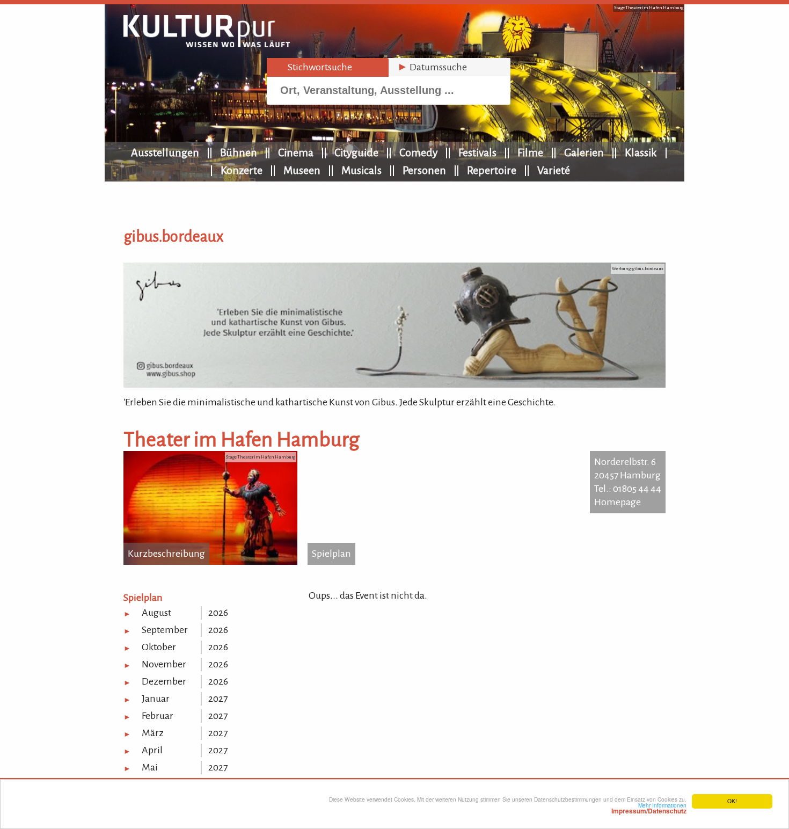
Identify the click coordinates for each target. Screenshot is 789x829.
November (164, 664)
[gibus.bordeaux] (394, 384)
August (156, 612)
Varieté (553, 170)
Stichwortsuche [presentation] (313, 67)
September (165, 629)
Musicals (361, 170)
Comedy (418, 152)
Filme (530, 152)
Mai (150, 767)
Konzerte (241, 170)
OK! (732, 801)
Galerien (584, 152)
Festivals (477, 152)
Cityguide (356, 152)
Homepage (617, 502)
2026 (218, 612)
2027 (218, 698)
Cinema (295, 152)
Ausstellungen (165, 152)
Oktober (159, 647)
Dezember (164, 681)
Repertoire (491, 170)
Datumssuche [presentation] (432, 67)
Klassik (641, 152)
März (153, 733)
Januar (156, 698)
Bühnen (238, 152)
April (152, 750)
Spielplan (331, 553)
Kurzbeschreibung (166, 553)
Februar (157, 715)
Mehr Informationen (648, 808)
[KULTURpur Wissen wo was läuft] (206, 44)
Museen (301, 170)
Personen (424, 170)
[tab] (328, 67)
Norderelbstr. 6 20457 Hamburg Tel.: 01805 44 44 (627, 475)
